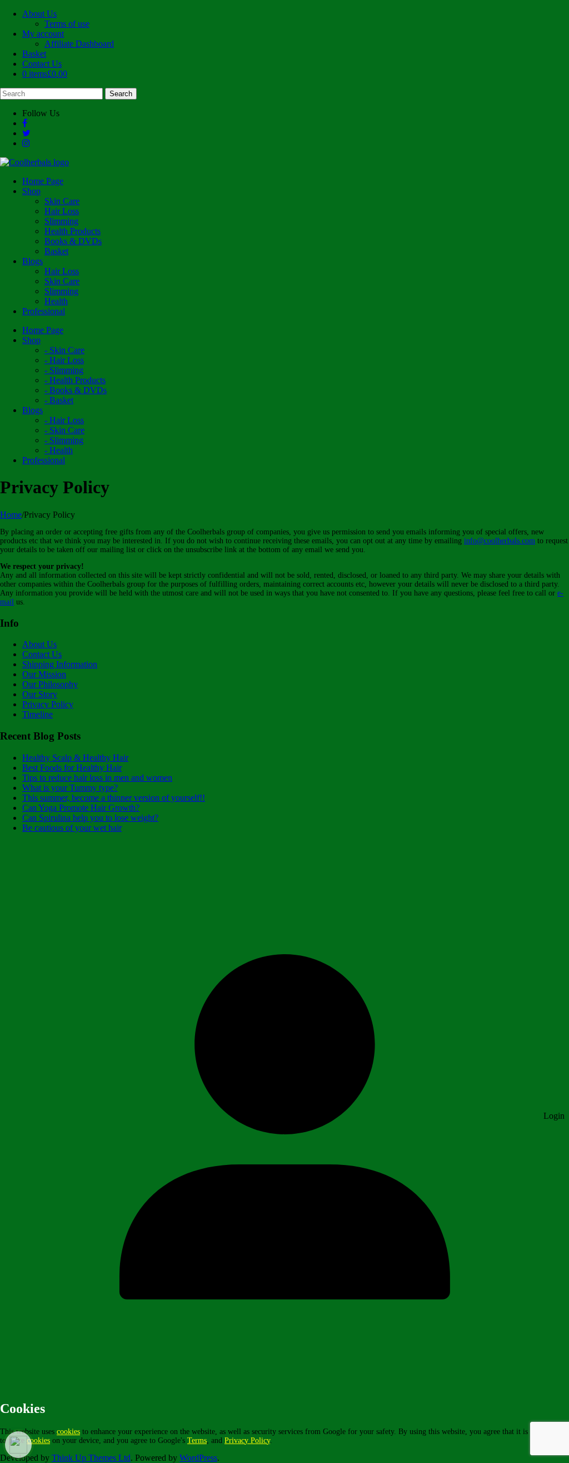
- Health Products (75, 380)
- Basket (58, 400)
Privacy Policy (47, 704)
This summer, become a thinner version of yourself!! (113, 797)
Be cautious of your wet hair (72, 827)
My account (43, 33)
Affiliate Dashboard (79, 43)
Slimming (61, 221)
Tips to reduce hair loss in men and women (97, 777)
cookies (68, 1431)
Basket (34, 53)
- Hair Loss (64, 360)
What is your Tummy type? (70, 787)
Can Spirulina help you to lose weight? (90, 817)
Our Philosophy (50, 684)
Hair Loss (61, 211)
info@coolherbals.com (499, 541)
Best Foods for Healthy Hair (72, 767)
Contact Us (42, 63)
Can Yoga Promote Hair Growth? (80, 807)
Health (56, 301)
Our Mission (44, 674)
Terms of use (66, 23)
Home (11, 514)
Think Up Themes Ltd (91, 1457)
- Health (58, 450)
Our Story (39, 694)
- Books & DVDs (75, 390)
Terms (197, 1440)
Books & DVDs (73, 241)
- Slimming (63, 370)
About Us (39, 13)
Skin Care (61, 201)
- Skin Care (64, 350)
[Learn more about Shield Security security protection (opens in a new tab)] (18, 1444)
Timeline (37, 714)
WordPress (198, 1457)
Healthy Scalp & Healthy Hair (75, 757)
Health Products (72, 231)
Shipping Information (59, 664)
